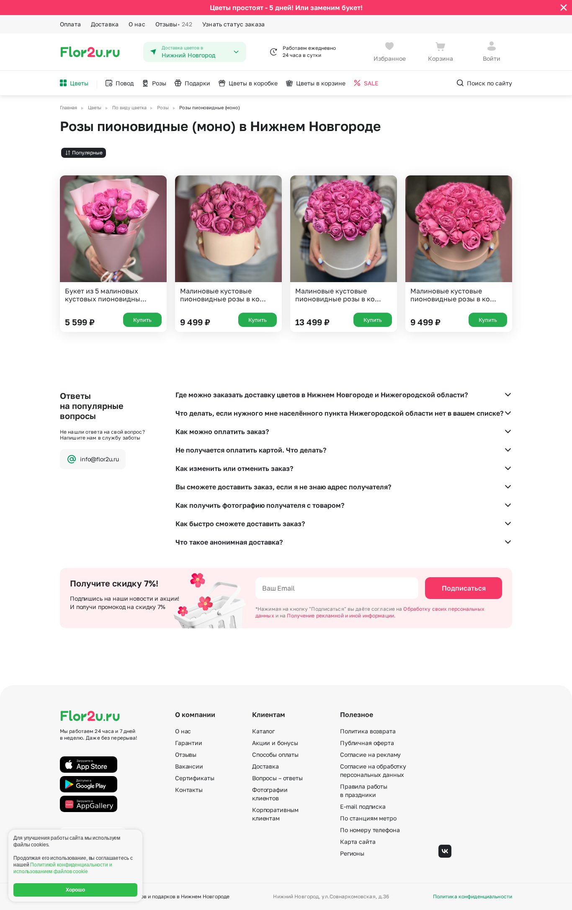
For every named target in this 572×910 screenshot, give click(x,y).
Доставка (105, 24)
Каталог (263, 731)
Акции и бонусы (275, 742)
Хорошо (75, 890)
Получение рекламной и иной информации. (341, 615)
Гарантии (188, 742)
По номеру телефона (369, 829)
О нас (137, 24)
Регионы (352, 853)
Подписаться (464, 588)
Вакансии (189, 766)
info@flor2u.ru (99, 459)
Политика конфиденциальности (472, 896)
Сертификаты (194, 777)
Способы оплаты (275, 754)
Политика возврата (368, 731)
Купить (142, 319)
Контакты (189, 789)
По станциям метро (368, 818)
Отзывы (174, 24)
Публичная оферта (367, 742)
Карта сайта (357, 841)
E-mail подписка (363, 806)
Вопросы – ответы (277, 777)
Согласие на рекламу (370, 754)
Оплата (70, 24)
